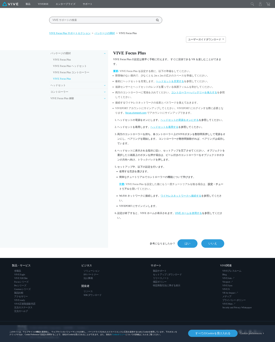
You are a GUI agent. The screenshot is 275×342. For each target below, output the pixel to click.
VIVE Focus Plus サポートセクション (70, 33)
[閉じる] (252, 4)
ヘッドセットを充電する (170, 81)
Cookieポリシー (118, 334)
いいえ (212, 243)
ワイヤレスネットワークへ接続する (181, 195)
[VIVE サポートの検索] (155, 20)
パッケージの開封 (105, 33)
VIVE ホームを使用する (188, 213)
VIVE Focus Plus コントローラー (71, 72)
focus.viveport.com (135, 112)
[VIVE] (10, 4)
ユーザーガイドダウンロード (205, 39)
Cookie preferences (251, 333)
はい (187, 243)
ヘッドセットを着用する (164, 127)
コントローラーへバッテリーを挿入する (194, 92)
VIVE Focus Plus (62, 59)
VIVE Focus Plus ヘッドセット (70, 66)
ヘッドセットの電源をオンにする (180, 120)
